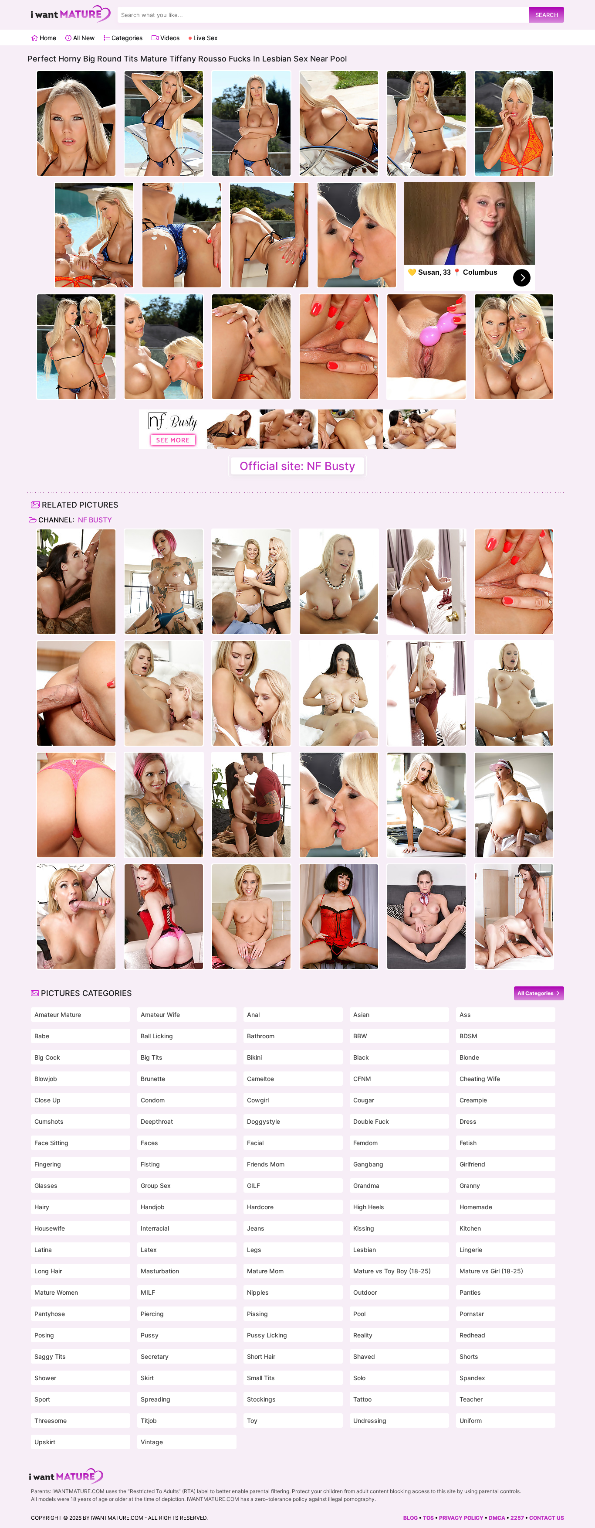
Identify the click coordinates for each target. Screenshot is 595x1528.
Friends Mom (265, 1164)
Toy (252, 1420)
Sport (42, 1399)
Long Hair (48, 1271)
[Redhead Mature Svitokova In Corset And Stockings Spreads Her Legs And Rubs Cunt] (164, 916)
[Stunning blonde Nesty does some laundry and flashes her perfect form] (251, 916)
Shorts (469, 1356)
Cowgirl (258, 1100)
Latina (43, 1249)
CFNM (362, 1078)
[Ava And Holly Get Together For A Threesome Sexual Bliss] (514, 916)
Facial (255, 1142)
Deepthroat (157, 1121)
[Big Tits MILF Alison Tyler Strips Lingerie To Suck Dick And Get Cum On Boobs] (339, 693)
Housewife (49, 1228)
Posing (44, 1335)
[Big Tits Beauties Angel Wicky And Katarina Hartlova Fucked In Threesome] (251, 581)
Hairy (41, 1207)
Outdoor (365, 1292)
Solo (359, 1377)
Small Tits (261, 1377)
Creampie (473, 1100)
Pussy (150, 1335)
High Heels (368, 1207)
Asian (361, 1014)
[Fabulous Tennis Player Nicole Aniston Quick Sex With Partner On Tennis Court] (514, 805)
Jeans (255, 1228)
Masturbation (160, 1271)
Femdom (365, 1142)
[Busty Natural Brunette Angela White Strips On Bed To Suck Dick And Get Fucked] (76, 581)
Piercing (152, 1313)
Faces (149, 1142)
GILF (253, 1185)
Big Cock (47, 1057)
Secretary (155, 1356)
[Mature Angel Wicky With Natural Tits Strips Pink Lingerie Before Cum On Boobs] (339, 581)
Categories (126, 37)
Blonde (469, 1057)
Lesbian (364, 1249)
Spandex (472, 1377)
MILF (148, 1292)
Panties (470, 1292)
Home (47, 37)
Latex (149, 1249)
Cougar (363, 1100)
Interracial (155, 1228)
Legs (254, 1249)
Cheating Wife (480, 1078)
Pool (359, 1313)
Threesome (50, 1420)
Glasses (45, 1185)
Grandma (366, 1185)
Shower (45, 1377)
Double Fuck (371, 1121)
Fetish (468, 1142)
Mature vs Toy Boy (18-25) (392, 1271)
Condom (153, 1100)
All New (83, 37)
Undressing (369, 1420)
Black (361, 1057)
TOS (428, 1517)
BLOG (410, 1517)
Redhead (472, 1335)
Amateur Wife (160, 1014)
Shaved (364, 1356)
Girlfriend (472, 1164)
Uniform (471, 1420)
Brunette (153, 1078)
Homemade (476, 1207)
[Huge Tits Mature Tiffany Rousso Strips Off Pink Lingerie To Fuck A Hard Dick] (76, 693)
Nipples (258, 1292)
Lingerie (471, 1249)
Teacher (471, 1399)
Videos (169, 37)
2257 (517, 1517)
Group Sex (156, 1185)
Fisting (150, 1164)
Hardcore (260, 1207)
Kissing (363, 1228)
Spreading (155, 1399)
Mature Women (56, 1292)
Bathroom (260, 1036)
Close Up (47, 1100)
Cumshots (49, 1121)
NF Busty (94, 519)
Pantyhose (49, 1313)
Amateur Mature (57, 1014)
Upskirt (44, 1442)
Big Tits (151, 1057)
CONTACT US (546, 1517)
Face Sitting (51, 1142)
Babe (41, 1036)
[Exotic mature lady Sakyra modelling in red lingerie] (339, 916)
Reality (362, 1335)
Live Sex (205, 37)
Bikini (254, 1057)
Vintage (152, 1442)
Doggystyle (263, 1121)
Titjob (149, 1420)
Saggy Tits (50, 1356)
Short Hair (261, 1356)
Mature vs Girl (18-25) (491, 1271)
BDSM (468, 1036)
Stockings (261, 1399)
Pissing (257, 1313)
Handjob (153, 1207)
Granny (470, 1185)
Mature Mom (265, 1271)
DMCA (497, 1517)
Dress (468, 1121)
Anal (253, 1014)
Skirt (147, 1377)
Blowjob (45, 1078)
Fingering (47, 1164)
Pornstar (472, 1313)
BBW (360, 1036)
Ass (465, 1014)
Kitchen (470, 1228)
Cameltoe (260, 1078)
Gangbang (368, 1164)
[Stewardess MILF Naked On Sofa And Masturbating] (426, 916)
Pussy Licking (267, 1335)
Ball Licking (157, 1036)
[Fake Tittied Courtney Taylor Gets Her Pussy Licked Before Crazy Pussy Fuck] (426, 805)
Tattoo (362, 1399)
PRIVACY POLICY (461, 1517)
